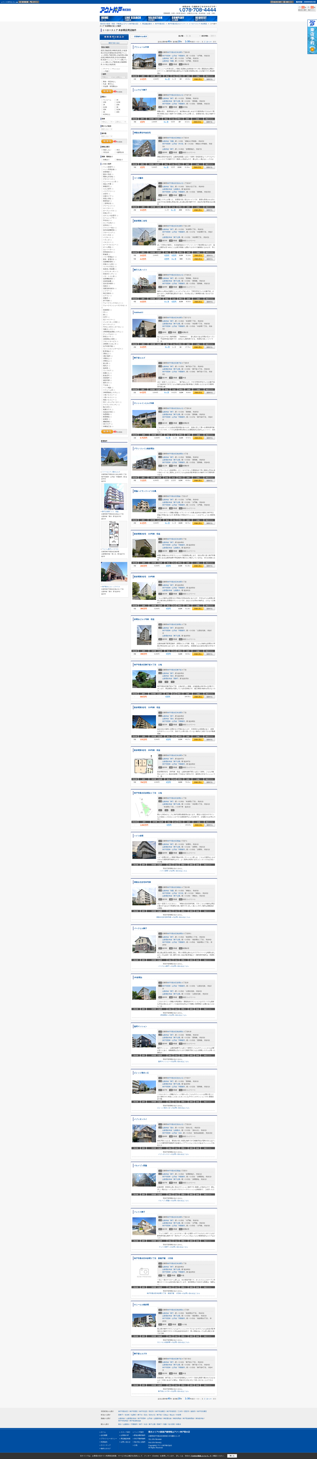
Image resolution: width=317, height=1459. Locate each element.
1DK (104, 102)
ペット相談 (108, 388)
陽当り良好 (108, 174)
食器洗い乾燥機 (110, 269)
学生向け (107, 220)
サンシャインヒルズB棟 (144, 403)
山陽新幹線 (158, 1418)
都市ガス (107, 383)
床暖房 (106, 298)
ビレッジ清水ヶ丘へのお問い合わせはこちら (173, 1108)
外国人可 (107, 213)
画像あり (106, 160)
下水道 (106, 385)
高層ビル (107, 373)
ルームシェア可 (110, 218)
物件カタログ (106, 1448)
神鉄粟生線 (167, 1418)
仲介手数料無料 (139, 1439)
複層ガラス (108, 409)
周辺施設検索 (125, 1439)
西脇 (178, 496)
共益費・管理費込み (110, 86)
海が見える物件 (139, 1442)
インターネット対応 (111, 322)
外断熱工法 (108, 426)
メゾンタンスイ (140, 1119)
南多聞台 (180, 454)
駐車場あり (108, 351)
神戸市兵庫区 (202, 1411)
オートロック (109, 324)
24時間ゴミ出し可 (110, 344)
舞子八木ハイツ (140, 270)
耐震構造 (107, 417)
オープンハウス (110, 211)
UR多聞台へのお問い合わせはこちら (173, 1015)
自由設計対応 (109, 412)
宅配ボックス (109, 329)
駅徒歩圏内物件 (139, 1435)
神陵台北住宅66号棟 (142, 882)
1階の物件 (108, 356)
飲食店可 (107, 375)
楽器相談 (107, 172)
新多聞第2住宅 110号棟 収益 (147, 707)
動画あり (120, 160)
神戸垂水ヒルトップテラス (111, 587)
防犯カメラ (108, 336)
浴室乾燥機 (108, 281)
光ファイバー (109, 319)
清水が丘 (180, 95)
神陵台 (179, 138)
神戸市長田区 (171, 1411)
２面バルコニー (110, 395)
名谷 (180, 1133)
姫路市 (193, 1411)
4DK (117, 112)
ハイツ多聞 (138, 836)
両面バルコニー (110, 400)
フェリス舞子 (139, 1212)
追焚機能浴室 (109, 279)
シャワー (107, 291)
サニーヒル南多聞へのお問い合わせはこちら (173, 1342)
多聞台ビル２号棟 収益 (144, 619)
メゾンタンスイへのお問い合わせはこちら (173, 1154)
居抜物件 (107, 378)
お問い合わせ (125, 1442)
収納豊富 (107, 310)
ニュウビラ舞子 (140, 90)
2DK (117, 105)
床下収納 (107, 301)
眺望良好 (107, 201)
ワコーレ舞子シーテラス (110, 549)
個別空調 (107, 380)
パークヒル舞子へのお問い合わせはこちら (173, 966)
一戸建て (106, 71)
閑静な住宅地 (109, 177)
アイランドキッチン (111, 405)
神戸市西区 (134, 1411)
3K (117, 107)
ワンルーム (107, 100)
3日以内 (106, 152)
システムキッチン (110, 271)
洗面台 (106, 286)
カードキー (108, 208)
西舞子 (176, 678)
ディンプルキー (110, 334)
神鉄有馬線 (177, 1418)
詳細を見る (198, 79)
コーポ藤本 (138, 178)
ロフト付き (108, 235)
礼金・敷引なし (108, 84)
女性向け (107, 225)
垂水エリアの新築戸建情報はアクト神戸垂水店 (169, 1432)
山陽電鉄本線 (167, 101)
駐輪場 (106, 254)
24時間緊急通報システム (113, 332)
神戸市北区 (143, 1411)
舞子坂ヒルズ (139, 358)
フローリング (109, 232)
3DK (104, 109)
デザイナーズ (109, 179)
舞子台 (140, 1415)
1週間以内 (120, 152)
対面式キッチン (110, 274)
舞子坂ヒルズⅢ (140, 1354)
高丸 (145, 1415)
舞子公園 (177, 101)
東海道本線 (200, 1418)
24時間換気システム (111, 392)
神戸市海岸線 (123, 1421)
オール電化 (108, 247)
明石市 (151, 1411)
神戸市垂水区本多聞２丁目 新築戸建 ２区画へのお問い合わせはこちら (173, 1293)
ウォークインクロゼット (113, 303)
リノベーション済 (110, 181)
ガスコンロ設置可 (110, 215)
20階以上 (107, 361)
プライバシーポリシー (109, 1439)
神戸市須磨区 (160, 1411)
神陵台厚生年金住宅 (142, 133)
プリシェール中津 (141, 47)
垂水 (172, 186)
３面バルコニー (110, 397)
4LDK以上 (106, 114)
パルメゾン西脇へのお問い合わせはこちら (173, 1200)
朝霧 (172, 61)
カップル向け (109, 223)
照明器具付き (109, 252)
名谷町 (127, 1415)
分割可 (106, 194)
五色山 (165, 1415)
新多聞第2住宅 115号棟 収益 (147, 534)
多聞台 (179, 624)
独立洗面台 (108, 293)
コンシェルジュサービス (113, 349)
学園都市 (181, 56)
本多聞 (179, 52)
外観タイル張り (110, 264)
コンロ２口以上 (110, 266)
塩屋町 (133, 1415)
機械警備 (107, 422)
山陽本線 (165, 58)
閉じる (232, 1456)
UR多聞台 (138, 977)
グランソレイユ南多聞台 (144, 449)
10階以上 (107, 358)
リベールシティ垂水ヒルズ (111, 472)
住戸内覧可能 (109, 346)
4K (104, 112)
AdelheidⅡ (139, 312)
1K (117, 100)
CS (105, 312)
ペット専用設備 (110, 169)
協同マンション (140, 1026)
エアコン (107, 296)
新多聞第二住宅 (140, 221)
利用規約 (104, 1442)
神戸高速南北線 (135, 1421)
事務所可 (107, 186)
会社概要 (104, 1435)
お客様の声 (125, 1435)
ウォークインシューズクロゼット (114, 306)
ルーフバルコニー (110, 245)
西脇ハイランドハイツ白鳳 (145, 491)
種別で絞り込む (114, 43)
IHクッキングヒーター (112, 402)
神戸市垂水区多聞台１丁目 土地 (148, 793)
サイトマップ (106, 1445)
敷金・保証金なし (109, 81)
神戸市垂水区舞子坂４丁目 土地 (148, 665)
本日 (118, 150)
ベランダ (107, 240)
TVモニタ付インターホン (113, 327)
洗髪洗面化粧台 (110, 288)
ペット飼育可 (109, 167)
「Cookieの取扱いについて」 (200, 1456)
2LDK (105, 107)
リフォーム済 (109, 390)
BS (105, 315)
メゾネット (108, 237)
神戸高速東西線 (188, 1418)
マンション (116, 69)
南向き (106, 366)
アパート (106, 69)
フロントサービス (110, 341)
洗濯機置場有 (109, 262)
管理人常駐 (108, 198)
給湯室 (106, 419)
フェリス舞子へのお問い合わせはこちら (173, 1247)
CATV (106, 317)
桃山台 (172, 1415)
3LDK (118, 109)
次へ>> (209, 42)
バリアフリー (109, 191)
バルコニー (108, 242)
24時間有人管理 (110, 339)
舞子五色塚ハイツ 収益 (110, 511)
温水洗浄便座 (109, 283)
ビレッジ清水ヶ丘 (141, 1073)
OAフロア (107, 424)
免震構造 (107, 414)
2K (104, 105)
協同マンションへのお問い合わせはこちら (173, 1061)
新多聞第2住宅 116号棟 (145, 577)
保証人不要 (108, 184)
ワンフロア (108, 370)
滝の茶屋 (171, 1424)
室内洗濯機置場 (110, 230)
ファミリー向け (110, 228)
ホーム (103, 1432)
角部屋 (106, 368)
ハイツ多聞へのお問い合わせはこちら (173, 871)
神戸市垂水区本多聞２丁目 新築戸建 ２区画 (153, 1258)
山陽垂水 (177, 189)
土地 (135, 1445)
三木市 (180, 1411)
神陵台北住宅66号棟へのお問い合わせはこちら (173, 917)
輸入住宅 (107, 407)
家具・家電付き (110, 259)
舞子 (172, 58)
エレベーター (109, 249)
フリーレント (109, 206)
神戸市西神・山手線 (169, 56)
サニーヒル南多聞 (141, 1305)
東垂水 (178, 1424)
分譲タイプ (108, 196)
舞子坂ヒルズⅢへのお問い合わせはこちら (173, 1391)
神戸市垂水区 (172, 52)
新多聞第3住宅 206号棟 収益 (147, 750)
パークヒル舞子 (140, 928)
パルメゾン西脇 (140, 1166)
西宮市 (186, 1411)
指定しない (107, 150)
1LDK (118, 102)
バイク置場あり (110, 257)
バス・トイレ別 (110, 276)
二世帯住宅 (108, 203)
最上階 (106, 363)
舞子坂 (179, 363)
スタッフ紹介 (125, 1432)
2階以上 (107, 353)
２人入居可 (108, 189)
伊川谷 (180, 144)
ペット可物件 (139, 1432)
